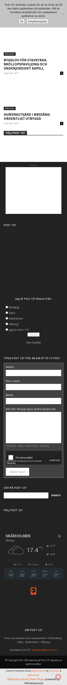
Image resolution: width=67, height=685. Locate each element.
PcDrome (54, 670)
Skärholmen (16, 318)
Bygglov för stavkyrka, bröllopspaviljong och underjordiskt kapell (25, 64)
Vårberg (13, 324)
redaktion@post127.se (44, 650)
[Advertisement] (33, 190)
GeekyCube (33, 675)
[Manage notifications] (58, 677)
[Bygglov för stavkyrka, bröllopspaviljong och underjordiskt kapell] (33, 41)
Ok (21, 21)
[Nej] (62, 14)
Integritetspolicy (37, 21)
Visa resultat (33, 342)
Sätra (12, 313)
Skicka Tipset (17, 472)
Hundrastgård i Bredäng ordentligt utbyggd (27, 116)
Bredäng (10, 54)
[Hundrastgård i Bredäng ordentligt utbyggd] (33, 95)
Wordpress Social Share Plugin (26, 679)
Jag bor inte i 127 (19, 329)
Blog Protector (38, 670)
